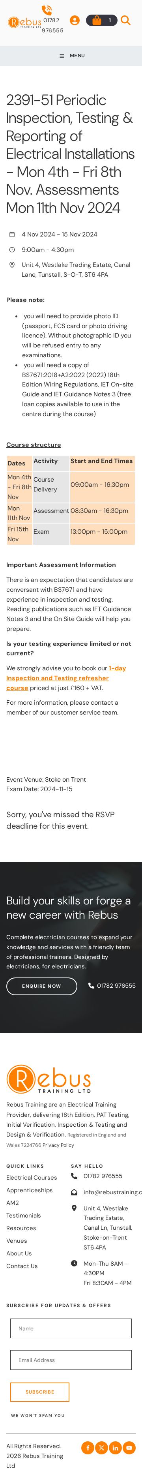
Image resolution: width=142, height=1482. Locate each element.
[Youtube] (129, 1447)
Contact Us (22, 1266)
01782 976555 (53, 25)
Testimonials (23, 1215)
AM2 (12, 1203)
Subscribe (40, 1392)
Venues (16, 1241)
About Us (19, 1253)
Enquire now (26, 982)
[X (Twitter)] (101, 1447)
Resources (21, 1228)
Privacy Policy (58, 1145)
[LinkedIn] (115, 1447)
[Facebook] (87, 1447)
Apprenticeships (29, 1190)
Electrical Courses (31, 1178)
